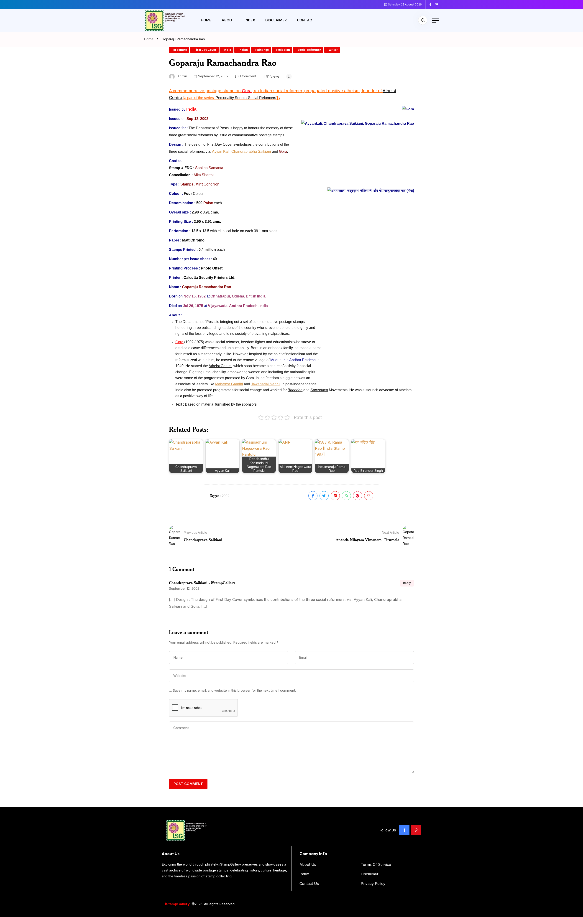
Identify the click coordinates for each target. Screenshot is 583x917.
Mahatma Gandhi (229, 384)
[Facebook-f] (404, 830)
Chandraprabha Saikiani (251, 151)
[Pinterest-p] (416, 830)
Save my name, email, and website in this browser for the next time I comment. (234, 690)
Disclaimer (276, 20)
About (228, 20)
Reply (407, 583)
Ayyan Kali (221, 151)
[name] (432, 4)
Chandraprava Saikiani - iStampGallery (202, 582)
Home (206, 20)
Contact (306, 20)
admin (182, 76)
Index (250, 20)
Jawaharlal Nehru (265, 384)
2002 (225, 496)
